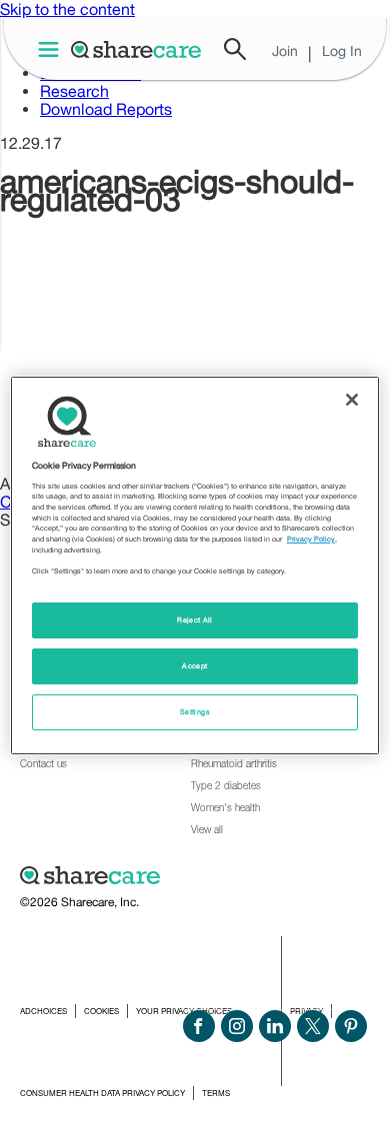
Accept (194, 665)
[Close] (352, 399)
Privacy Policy (311, 539)
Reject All (195, 619)
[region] (195, 564)
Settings (195, 711)
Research (74, 91)
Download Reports (106, 109)
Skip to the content (67, 9)
